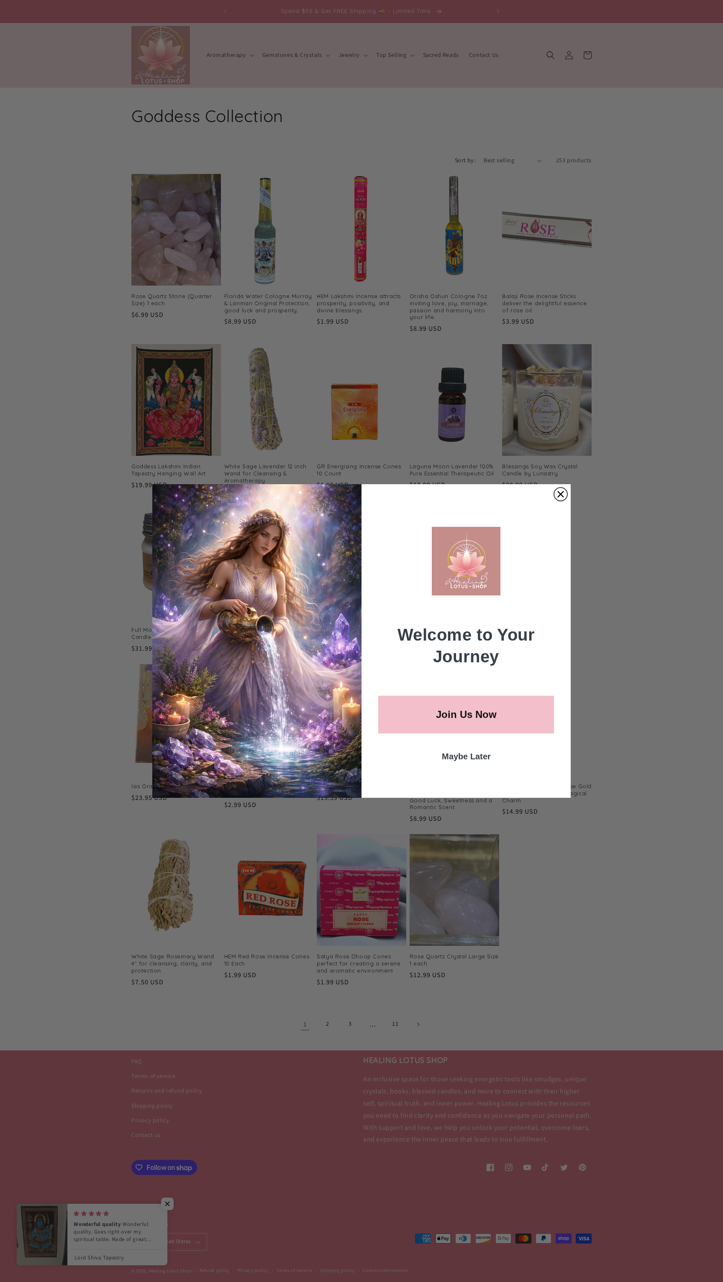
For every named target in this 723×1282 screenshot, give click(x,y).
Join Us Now (466, 714)
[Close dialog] (560, 494)
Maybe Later (466, 756)
